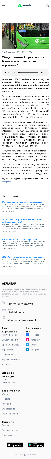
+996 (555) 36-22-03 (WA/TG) (20, 304)
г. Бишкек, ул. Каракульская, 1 (21, 320)
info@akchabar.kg (15, 312)
